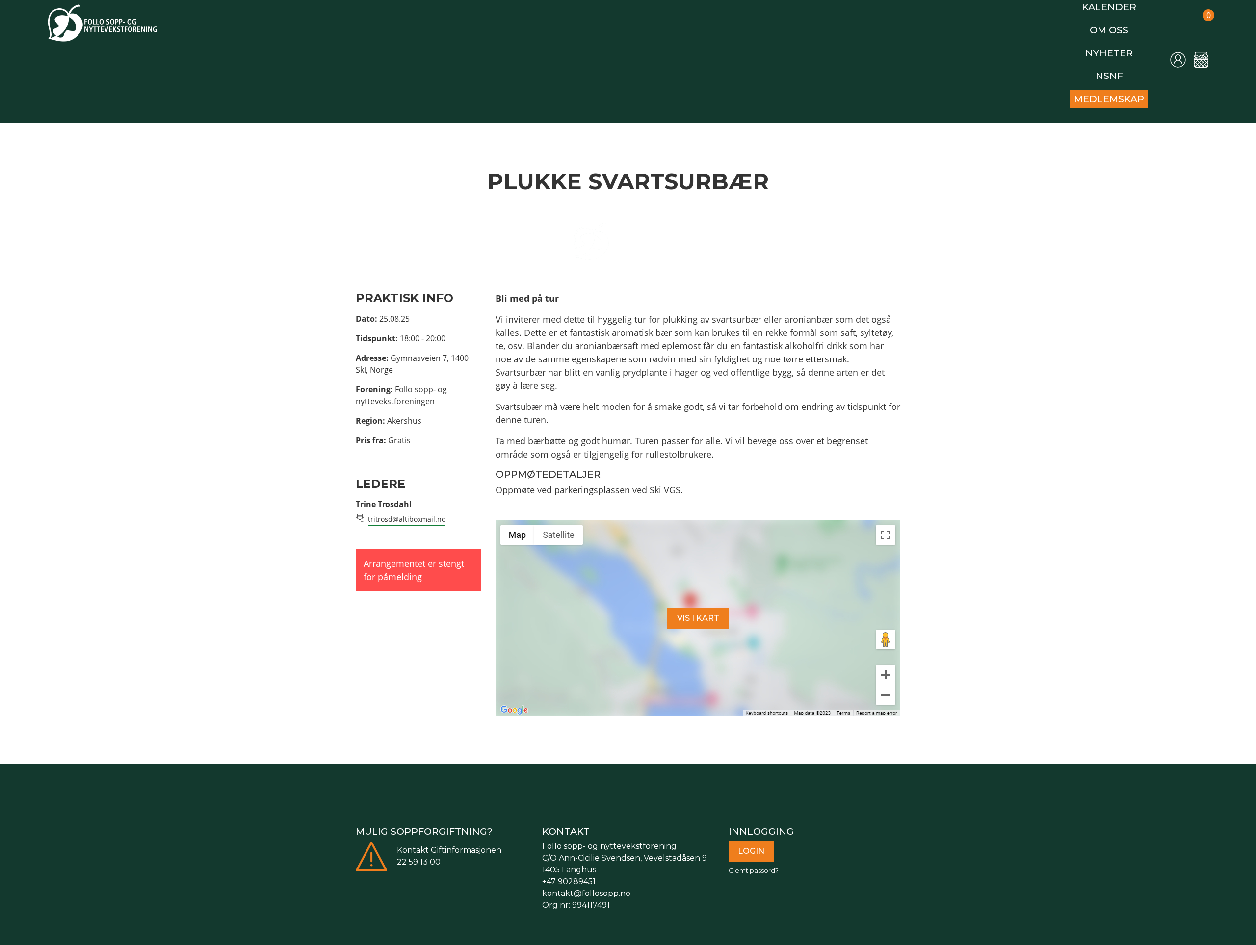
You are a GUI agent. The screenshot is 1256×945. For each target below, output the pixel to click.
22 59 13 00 (419, 850)
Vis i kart (698, 606)
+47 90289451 (569, 869)
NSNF (1114, 67)
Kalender (1114, 5)
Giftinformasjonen (466, 838)
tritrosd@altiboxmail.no (406, 507)
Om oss (1114, 26)
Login (751, 839)
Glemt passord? (754, 859)
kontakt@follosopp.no (586, 881)
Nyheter (1114, 46)
